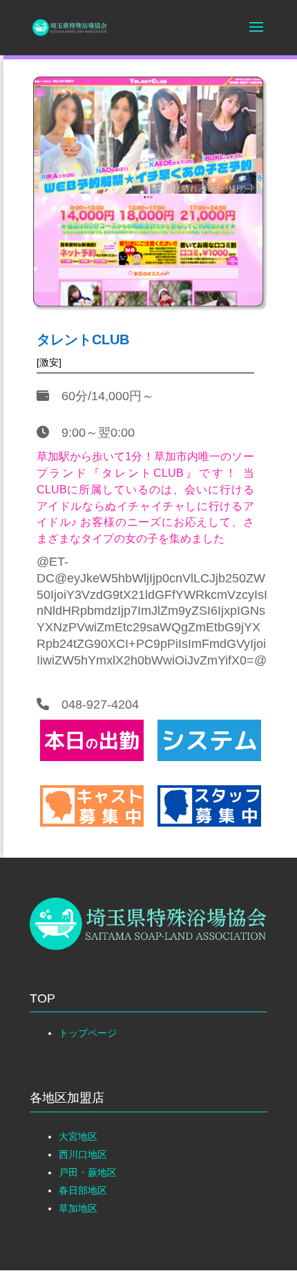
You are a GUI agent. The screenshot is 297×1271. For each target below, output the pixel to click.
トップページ (88, 1032)
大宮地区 (78, 1136)
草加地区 (78, 1208)
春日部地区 (83, 1190)
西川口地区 (83, 1154)
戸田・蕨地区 (88, 1172)
